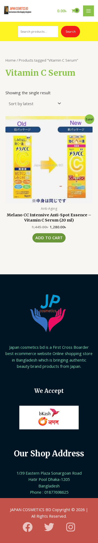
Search (71, 31)
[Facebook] (28, 527)
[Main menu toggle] (88, 10)
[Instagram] (71, 527)
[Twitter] (49, 527)
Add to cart (49, 237)
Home (10, 60)
